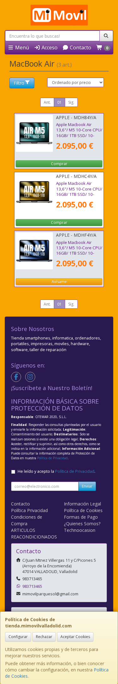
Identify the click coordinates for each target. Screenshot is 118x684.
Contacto (80, 47)
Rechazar (44, 636)
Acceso (49, 47)
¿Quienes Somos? (82, 524)
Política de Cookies (83, 510)
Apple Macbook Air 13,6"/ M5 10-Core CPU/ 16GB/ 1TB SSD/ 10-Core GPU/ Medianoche (79, 251)
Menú (21, 47)
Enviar (87, 486)
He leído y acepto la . (56, 471)
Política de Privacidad (52, 458)
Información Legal (82, 504)
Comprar (59, 163)
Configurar (18, 636)
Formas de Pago (81, 517)
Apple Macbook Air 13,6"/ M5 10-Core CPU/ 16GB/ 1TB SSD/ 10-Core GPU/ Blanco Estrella (79, 194)
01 (59, 102)
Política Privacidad (29, 510)
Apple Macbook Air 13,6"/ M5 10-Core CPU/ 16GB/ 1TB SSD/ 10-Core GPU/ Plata (79, 133)
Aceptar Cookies (75, 636)
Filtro (19, 83)
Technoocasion (79, 530)
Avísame (59, 281)
